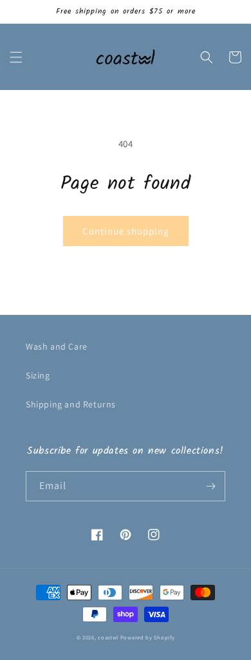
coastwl (108, 637)
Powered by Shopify (147, 637)
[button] (16, 57)
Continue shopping (125, 231)
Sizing (38, 375)
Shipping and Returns (71, 404)
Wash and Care (57, 346)
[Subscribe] (210, 486)
